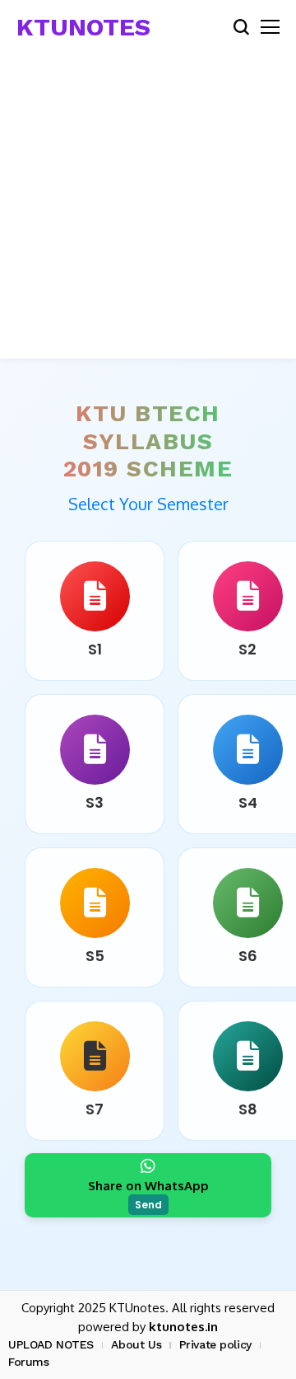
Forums (28, 1361)
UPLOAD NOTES (51, 1344)
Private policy (215, 1344)
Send (148, 1205)
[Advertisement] (148, 210)
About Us (136, 1344)
